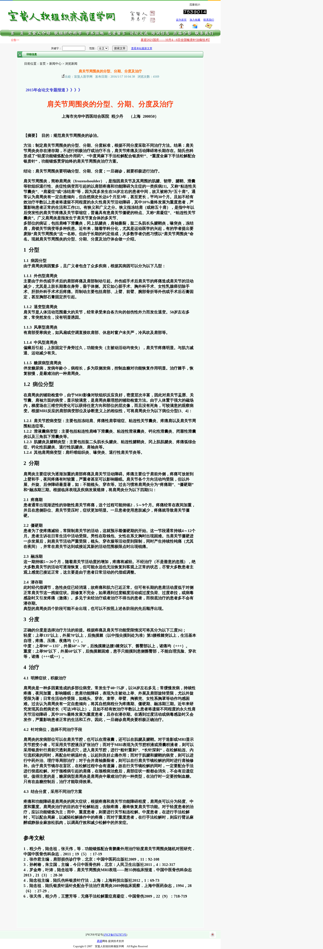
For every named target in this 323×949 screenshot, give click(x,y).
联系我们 (208, 19)
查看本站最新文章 (141, 48)
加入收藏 (195, 19)
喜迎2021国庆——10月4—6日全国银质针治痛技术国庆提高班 (172, 40)
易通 (99, 941)
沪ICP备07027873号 (115, 934)
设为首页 (181, 19)
